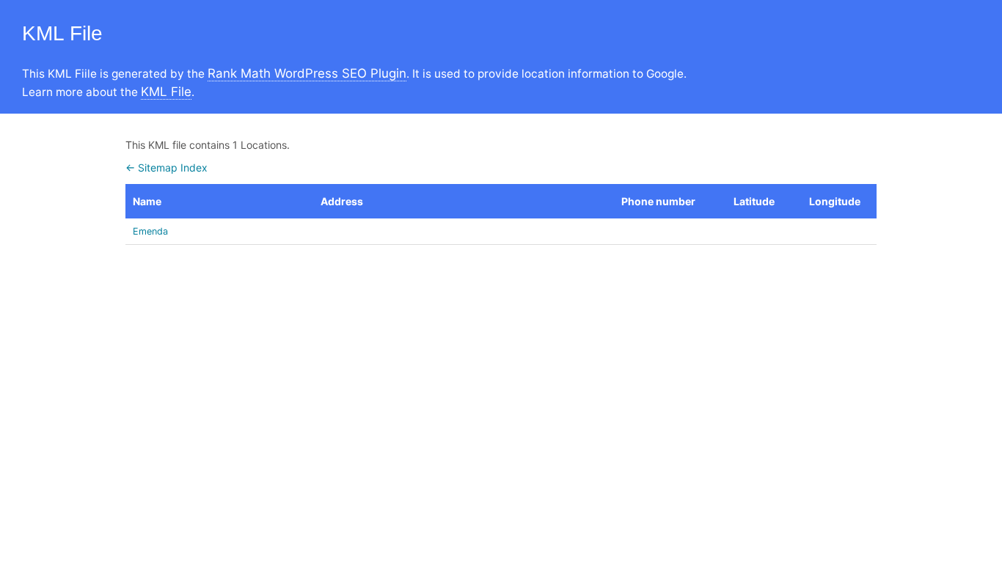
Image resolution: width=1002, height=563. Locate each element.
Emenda (150, 231)
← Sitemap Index (166, 167)
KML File (166, 91)
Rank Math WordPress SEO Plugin (307, 73)
